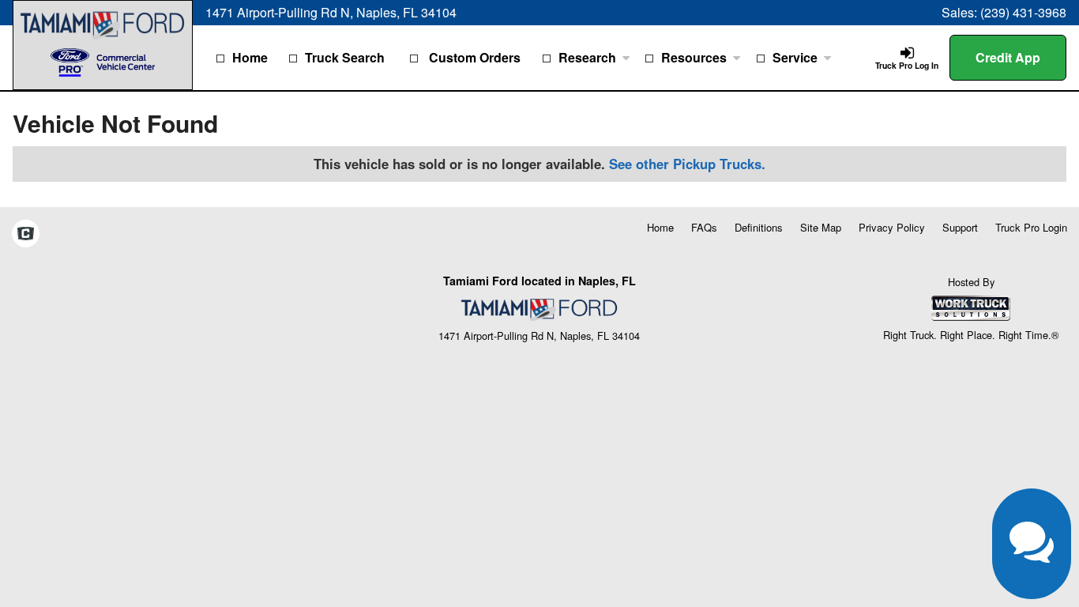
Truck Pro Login (1031, 227)
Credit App (1008, 57)
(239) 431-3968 (1023, 12)
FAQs (704, 227)
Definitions (759, 227)
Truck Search (345, 57)
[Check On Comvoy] (25, 235)
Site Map (820, 227)
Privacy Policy (892, 227)
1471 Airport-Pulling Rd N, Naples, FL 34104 (331, 12)
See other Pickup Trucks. (687, 163)
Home (250, 57)
